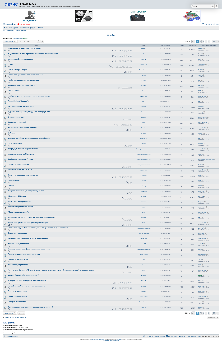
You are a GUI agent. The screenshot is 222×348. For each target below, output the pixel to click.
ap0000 (200, 48)
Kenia (200, 249)
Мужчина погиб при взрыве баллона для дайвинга (29, 138)
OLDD (200, 186)
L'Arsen (143, 112)
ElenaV (143, 280)
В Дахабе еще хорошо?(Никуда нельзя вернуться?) (29, 112)
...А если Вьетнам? (16, 143)
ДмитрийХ (201, 228)
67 (128, 51)
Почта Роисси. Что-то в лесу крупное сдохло (26, 286)
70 (120, 177)
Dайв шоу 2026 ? (14, 180)
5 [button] (208, 41)
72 (125, 177)
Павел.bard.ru (143, 70)
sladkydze (143, 106)
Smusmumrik (143, 238)
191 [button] (214, 41)
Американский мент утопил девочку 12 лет (26, 191)
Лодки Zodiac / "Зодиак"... (18, 101)
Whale (143, 122)
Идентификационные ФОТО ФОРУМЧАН (24, 48)
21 (122, 288)
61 (128, 56)
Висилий (143, 85)
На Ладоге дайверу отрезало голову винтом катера (29, 96)
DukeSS (19, 38)
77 (131, 109)
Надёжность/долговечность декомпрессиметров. (28, 223)
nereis (200, 302)
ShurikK (143, 133)
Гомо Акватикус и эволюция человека (24, 254)
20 (120, 288)
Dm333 (143, 59)
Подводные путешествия (143, 149)
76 (128, 109)
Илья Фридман (202, 122)
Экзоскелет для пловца (17, 233)
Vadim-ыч (143, 307)
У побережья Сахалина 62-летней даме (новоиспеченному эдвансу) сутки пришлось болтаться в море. (51, 270)
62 (131, 56)
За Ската (11, 133)
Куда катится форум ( (17, 122)
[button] (193, 41)
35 (128, 61)
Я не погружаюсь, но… (17, 291)
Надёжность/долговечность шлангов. (23, 80)
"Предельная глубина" (17, 302)
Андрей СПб (143, 64)
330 (117, 66)
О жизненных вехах (16, 117)
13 (131, 283)
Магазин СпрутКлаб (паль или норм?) (23, 275)
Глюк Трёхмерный (143, 233)
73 (120, 109)
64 (120, 51)
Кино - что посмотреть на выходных (23, 175)
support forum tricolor (97, 339)
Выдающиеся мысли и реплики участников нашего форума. (33, 54)
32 (120, 61)
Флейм (111, 35)
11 (131, 124)
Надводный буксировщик (18, 244)
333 (127, 66)
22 (125, 288)
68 (131, 51)
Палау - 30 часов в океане (18, 164)
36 (131, 61)
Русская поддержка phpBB (111, 340)
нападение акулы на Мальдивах (21, 154)
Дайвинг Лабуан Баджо (17, 70)
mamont (143, 48)
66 (125, 51)
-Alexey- (143, 180)
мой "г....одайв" (14, 91)
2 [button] (200, 41)
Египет (10, 64)
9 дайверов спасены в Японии (20, 159)
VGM (199, 180)
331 (121, 66)
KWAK (25, 38)
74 (122, 109)
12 (128, 283)
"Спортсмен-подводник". (18, 212)
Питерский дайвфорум (17, 296)
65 (122, 51)
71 (122, 177)
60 (125, 56)
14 (125, 309)
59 (122, 56)
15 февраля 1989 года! (17, 196)
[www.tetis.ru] (11, 4)
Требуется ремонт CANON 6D (20, 170)
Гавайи (11, 186)
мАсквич (143, 91)
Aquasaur (201, 233)
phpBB (119, 339)
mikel (143, 54)
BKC (199, 59)
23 (128, 288)
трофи (14, 38)
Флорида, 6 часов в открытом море (23, 149)
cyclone (143, 286)
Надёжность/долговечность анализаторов (25, 75)
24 (131, 288)
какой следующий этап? (18, 265)
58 (120, 56)
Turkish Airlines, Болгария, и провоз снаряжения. (28, 238)
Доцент (143, 196)
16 (131, 309)
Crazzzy (200, 112)
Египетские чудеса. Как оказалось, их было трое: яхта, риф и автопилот (38, 228)
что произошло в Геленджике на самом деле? (27, 280)
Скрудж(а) (144, 191)
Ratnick (143, 275)
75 (125, 109)
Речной (143, 201)
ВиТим (143, 291)
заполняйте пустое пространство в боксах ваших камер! (31, 217)
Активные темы (21, 30)
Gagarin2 (143, 128)
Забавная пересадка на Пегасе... (21, 207)
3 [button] (203, 41)
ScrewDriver (143, 175)
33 (122, 61)
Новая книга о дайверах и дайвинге (22, 128)
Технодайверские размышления (21, 106)
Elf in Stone (201, 191)
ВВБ (143, 270)
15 (128, 309)
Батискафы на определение (19, 201)
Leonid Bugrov (143, 186)
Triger (143, 259)
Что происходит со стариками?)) (21, 85)
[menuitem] (13, 24)
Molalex (143, 117)
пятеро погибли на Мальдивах (20, 59)
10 (128, 124)
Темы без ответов (8, 30)
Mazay (143, 207)
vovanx (143, 75)
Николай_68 (143, 138)
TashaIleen (201, 64)
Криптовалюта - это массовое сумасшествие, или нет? (30, 307)
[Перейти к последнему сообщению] (204, 48)
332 (124, 66)
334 (131, 66)
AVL (199, 80)
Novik (200, 175)
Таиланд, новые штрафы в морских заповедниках (29, 249)
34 (125, 61)
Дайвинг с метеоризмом (18, 259)
